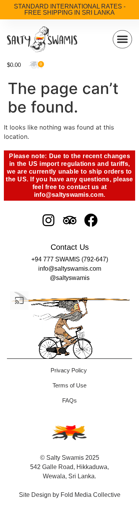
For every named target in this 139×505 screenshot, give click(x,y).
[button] (122, 39)
